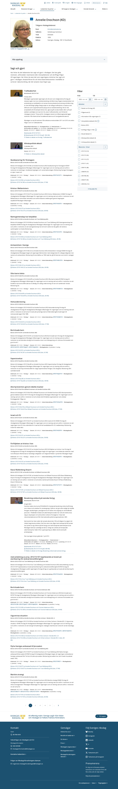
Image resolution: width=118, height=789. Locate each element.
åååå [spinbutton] (80, 99)
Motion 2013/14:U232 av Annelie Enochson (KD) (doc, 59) (30, 464)
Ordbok (88, 3)
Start (12, 13)
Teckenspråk (57, 3)
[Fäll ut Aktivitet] (105, 104)
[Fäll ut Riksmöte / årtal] (105, 147)
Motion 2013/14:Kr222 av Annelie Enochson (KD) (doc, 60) (30, 267)
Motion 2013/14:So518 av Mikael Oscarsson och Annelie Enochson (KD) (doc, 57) (37, 409)
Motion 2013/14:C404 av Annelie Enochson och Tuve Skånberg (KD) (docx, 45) (36, 239)
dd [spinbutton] (86, 99)
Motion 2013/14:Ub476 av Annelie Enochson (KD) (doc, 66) (30, 296)
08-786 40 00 (17, 735)
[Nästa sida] (58, 705)
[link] (25, 706)
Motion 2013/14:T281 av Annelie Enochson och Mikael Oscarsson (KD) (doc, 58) (36, 492)
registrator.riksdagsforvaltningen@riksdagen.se (28, 764)
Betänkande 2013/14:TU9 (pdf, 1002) (38, 135)
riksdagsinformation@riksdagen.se (24, 749)
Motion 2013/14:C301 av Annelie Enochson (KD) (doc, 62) (30, 352)
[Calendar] (90, 99)
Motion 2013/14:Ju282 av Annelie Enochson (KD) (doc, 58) (30, 381)
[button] (28, 9)
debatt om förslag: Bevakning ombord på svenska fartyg (46, 551)
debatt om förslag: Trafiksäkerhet (39, 137)
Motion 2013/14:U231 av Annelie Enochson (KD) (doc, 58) (30, 437)
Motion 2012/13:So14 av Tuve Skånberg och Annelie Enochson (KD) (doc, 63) (36, 581)
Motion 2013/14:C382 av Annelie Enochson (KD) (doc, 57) (30, 182)
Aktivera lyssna (96, 3)
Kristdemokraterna (54, 29)
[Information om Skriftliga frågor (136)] (96, 130)
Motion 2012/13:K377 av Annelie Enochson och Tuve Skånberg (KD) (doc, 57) (36, 668)
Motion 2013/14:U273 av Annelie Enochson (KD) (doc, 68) (30, 211)
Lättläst (48, 3)
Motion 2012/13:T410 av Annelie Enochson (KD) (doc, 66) (30, 697)
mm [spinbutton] (84, 99)
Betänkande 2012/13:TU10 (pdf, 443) (38, 549)
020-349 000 (16, 746)
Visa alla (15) (98, 189)
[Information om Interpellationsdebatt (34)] (98, 121)
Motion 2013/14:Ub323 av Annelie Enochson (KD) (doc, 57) (30, 324)
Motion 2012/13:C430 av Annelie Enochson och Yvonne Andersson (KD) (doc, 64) (37, 609)
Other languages (78, 3)
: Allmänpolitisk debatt (35, 154)
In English (67, 3)
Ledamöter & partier (20, 13)
